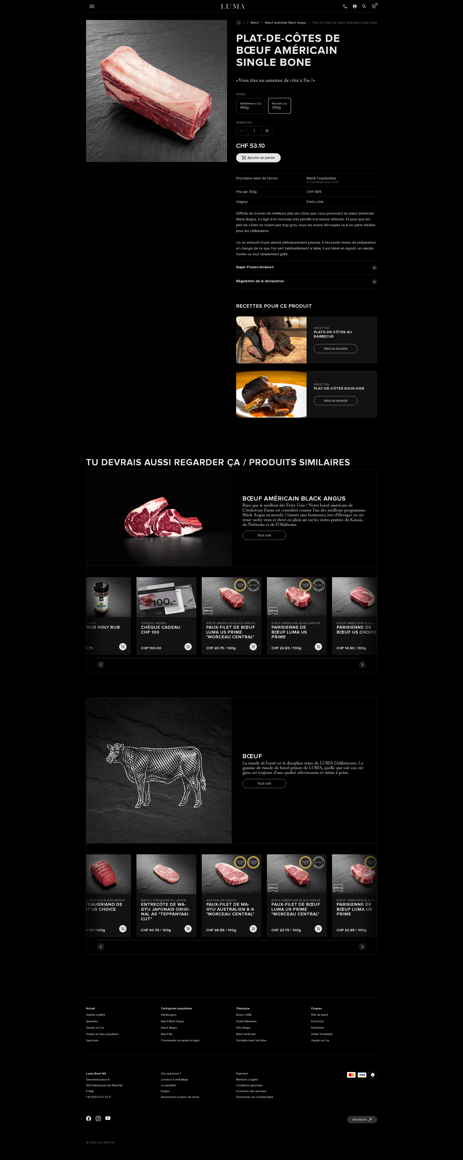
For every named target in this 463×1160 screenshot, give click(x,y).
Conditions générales (249, 1085)
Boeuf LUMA (244, 1014)
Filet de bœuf (319, 1014)
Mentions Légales (247, 1079)
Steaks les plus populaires (102, 1034)
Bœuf (255, 22)
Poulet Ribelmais (246, 1021)
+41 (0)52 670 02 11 (98, 1097)
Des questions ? (171, 1073)
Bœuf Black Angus (172, 1021)
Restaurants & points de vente (180, 1097)
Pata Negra (243, 1027)
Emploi (165, 1091)
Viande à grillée (95, 1014)
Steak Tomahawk (322, 1034)
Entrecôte (317, 1021)
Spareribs (92, 1021)
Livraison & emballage (174, 1079)
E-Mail (90, 1091)
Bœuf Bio (167, 1034)
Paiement (242, 1073)
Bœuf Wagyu (169, 1027)
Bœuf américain (246, 1034)
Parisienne (317, 1027)
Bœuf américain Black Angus (285, 22)
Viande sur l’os (95, 1027)
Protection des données (251, 1091)
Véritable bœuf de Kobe (251, 1040)
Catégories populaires (176, 1008)
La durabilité (168, 1085)
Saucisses (92, 1040)
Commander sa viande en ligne (180, 1040)
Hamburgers (168, 1014)
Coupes (316, 1008)
